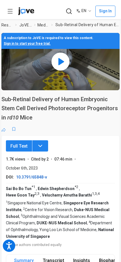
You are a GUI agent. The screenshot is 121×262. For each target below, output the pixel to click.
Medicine (43, 25)
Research (7, 25)
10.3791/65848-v (31, 177)
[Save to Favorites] (14, 129)
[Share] (3, 129)
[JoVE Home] (26, 11)
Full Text (19, 146)
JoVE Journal (25, 25)
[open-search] (69, 11)
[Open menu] (10, 11)
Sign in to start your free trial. (27, 44)
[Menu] (40, 146)
